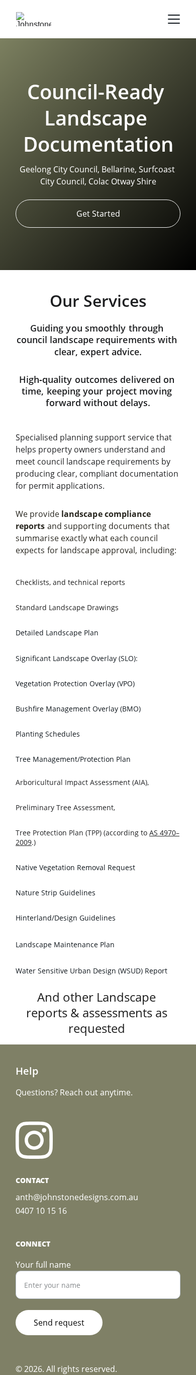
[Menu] (174, 19)
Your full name (43, 1264)
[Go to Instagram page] (34, 1140)
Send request (59, 1322)
